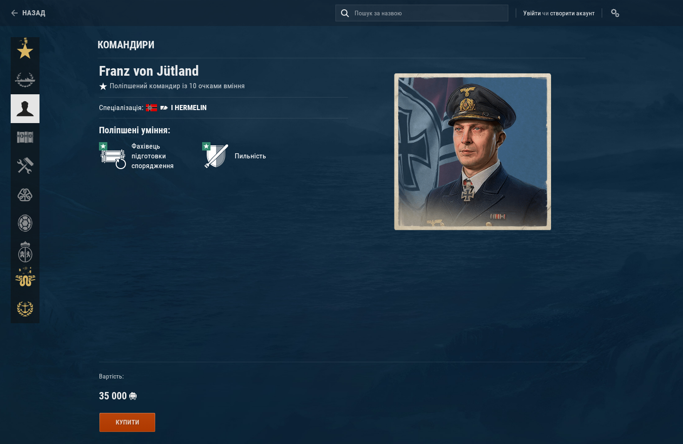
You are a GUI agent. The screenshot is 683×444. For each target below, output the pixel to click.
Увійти (532, 13)
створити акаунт (572, 13)
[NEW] (25, 51)
